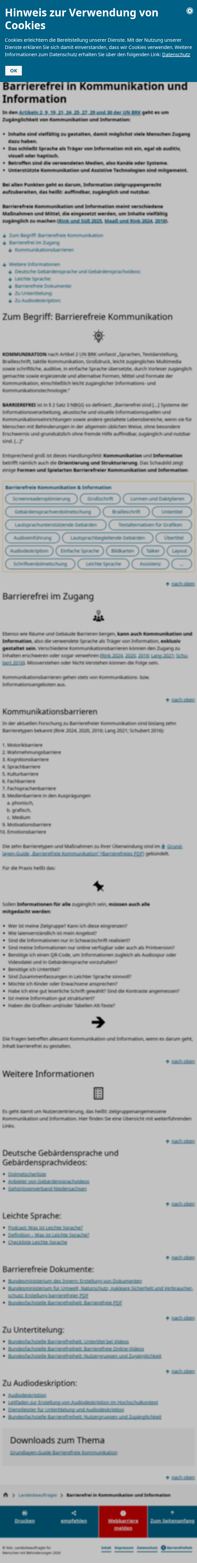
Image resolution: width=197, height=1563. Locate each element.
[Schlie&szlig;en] (189, 10)
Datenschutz (176, 54)
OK (13, 70)
